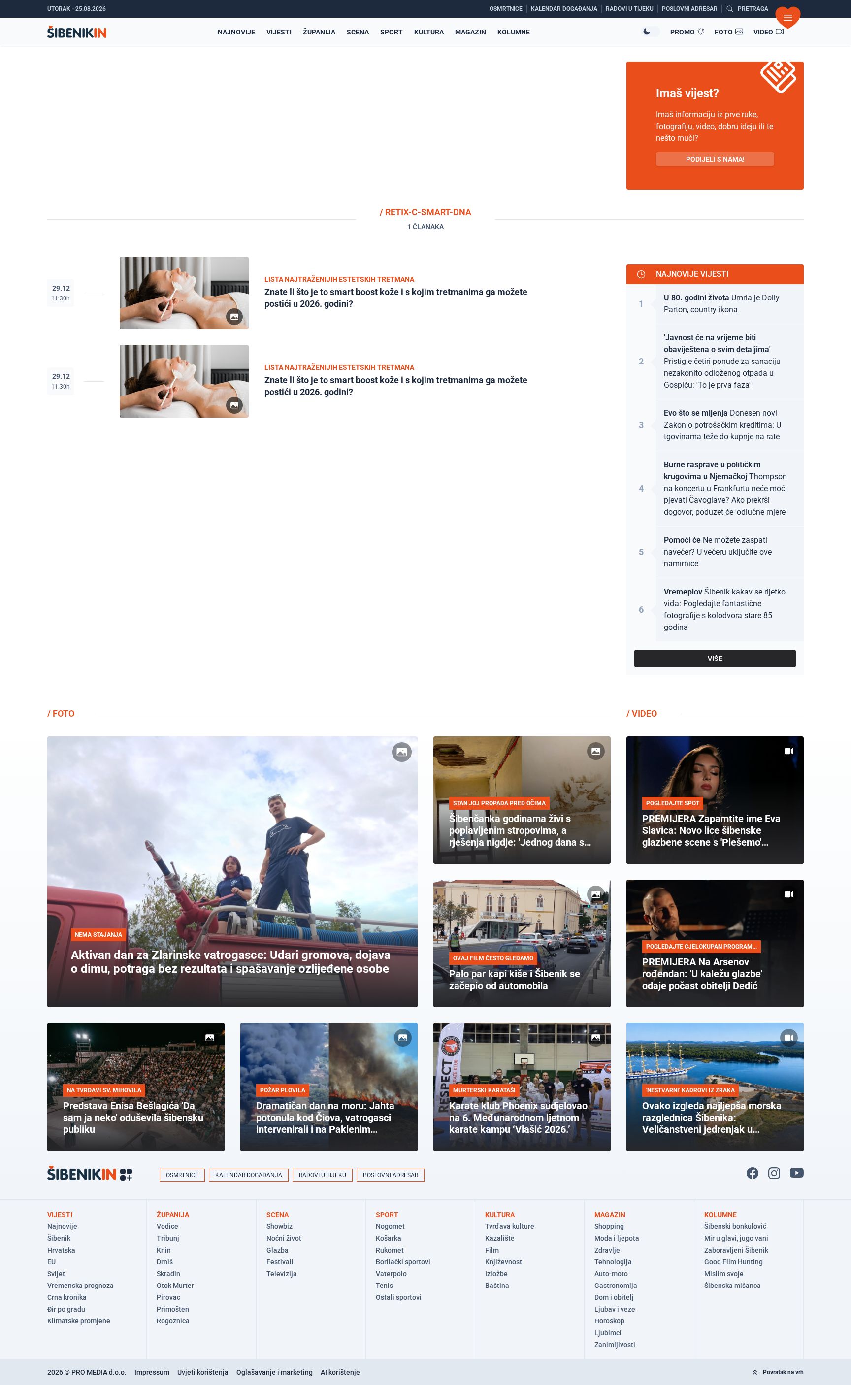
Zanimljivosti (614, 1345)
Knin (164, 1250)
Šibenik (58, 1238)
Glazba (277, 1250)
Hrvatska (61, 1250)
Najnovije (236, 32)
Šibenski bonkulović (735, 1226)
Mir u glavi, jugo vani (736, 1238)
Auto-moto (611, 1274)
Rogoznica (173, 1321)
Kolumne (513, 32)
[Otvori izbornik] (788, 17)
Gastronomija (615, 1285)
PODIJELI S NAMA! (715, 159)
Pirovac (168, 1297)
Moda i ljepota (616, 1238)
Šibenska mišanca (732, 1285)
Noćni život (283, 1238)
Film (492, 1250)
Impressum (151, 1372)
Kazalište (500, 1238)
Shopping (609, 1226)
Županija (319, 32)
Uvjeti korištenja (203, 1372)
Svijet (56, 1274)
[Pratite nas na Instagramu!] (774, 1173)
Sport (391, 32)
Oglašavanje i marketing (274, 1372)
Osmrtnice (182, 1175)
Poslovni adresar (390, 1175)
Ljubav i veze (614, 1309)
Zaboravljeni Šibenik (736, 1250)
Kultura (429, 32)
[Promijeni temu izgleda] (650, 31)
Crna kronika (67, 1297)
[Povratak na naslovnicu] (76, 32)
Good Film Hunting (733, 1262)
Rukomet (390, 1250)
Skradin (168, 1274)
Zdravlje (607, 1250)
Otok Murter (175, 1285)
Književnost (503, 1262)
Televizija (281, 1274)
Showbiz (279, 1226)
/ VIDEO (641, 713)
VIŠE (715, 658)
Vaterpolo (391, 1274)
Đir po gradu (66, 1309)
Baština (497, 1285)
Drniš (165, 1262)
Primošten (173, 1309)
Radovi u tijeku (322, 1175)
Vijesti (279, 32)
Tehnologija (613, 1262)
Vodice (167, 1226)
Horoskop (609, 1321)
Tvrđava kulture (509, 1226)
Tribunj (168, 1238)
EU (51, 1262)
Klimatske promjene (78, 1321)
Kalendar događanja (248, 1175)
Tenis (384, 1285)
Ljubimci (608, 1333)
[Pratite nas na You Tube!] (797, 1173)
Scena (358, 32)
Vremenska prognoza (80, 1285)
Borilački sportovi (403, 1262)
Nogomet (390, 1226)
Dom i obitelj (614, 1297)
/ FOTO (60, 713)
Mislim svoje (724, 1274)
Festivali (280, 1262)
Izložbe (496, 1274)
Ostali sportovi (399, 1297)
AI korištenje (340, 1372)
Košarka (388, 1238)
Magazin (470, 32)
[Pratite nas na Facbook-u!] (752, 1173)
